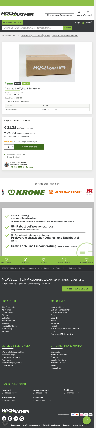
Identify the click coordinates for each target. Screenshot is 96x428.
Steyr (24, 268)
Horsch (31, 268)
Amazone (38, 268)
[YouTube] (15, 418)
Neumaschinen (57, 307)
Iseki (52, 268)
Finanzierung (7, 365)
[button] (5, 423)
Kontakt (66, 425)
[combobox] (37, 28)
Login (79, 15)
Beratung (29, 167)
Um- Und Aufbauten (11, 357)
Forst (53, 331)
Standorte (55, 352)
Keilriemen (6, 310)
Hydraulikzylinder (9, 326)
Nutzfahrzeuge (8, 355)
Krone (47, 35)
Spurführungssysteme (12, 363)
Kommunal (6, 360)
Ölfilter (5, 315)
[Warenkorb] (83, 22)
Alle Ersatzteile (8, 307)
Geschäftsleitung (58, 360)
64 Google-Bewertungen (27, 142)
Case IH (17, 268)
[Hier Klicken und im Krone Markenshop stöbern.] (26, 192)
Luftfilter (6, 318)
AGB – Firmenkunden (51, 425)
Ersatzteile (37, 35)
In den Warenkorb (29, 147)
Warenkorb (88, 15)
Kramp (65, 268)
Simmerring (7, 329)
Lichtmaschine (8, 312)
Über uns (55, 357)
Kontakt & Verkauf (59, 355)
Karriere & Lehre (58, 363)
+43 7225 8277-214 (18, 167)
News (53, 365)
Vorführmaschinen (59, 312)
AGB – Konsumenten (31, 425)
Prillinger (72, 268)
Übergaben (56, 368)
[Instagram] (21, 418)
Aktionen (6, 331)
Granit (58, 268)
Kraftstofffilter (8, 321)
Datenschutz (78, 425)
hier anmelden (78, 289)
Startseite (26, 35)
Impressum (15, 425)
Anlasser (6, 323)
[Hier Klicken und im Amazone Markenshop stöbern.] (65, 192)
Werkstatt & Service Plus (13, 352)
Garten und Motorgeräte (62, 334)
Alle (79, 268)
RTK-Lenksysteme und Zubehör (65, 329)
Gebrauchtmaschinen (60, 310)
